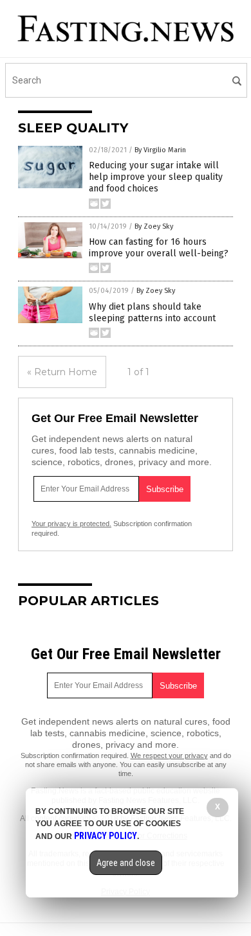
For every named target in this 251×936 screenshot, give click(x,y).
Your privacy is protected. (71, 523)
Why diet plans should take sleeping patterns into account (152, 312)
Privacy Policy (105, 836)
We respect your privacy (169, 755)
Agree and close (126, 863)
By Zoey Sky (154, 226)
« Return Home (62, 372)
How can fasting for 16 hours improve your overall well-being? (158, 247)
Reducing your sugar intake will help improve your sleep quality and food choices (156, 177)
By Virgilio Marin (160, 150)
